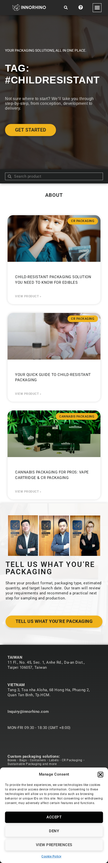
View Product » (28, 296)
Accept (54, 817)
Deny (54, 831)
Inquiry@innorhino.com (28, 711)
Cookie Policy (51, 856)
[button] (100, 774)
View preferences (54, 845)
